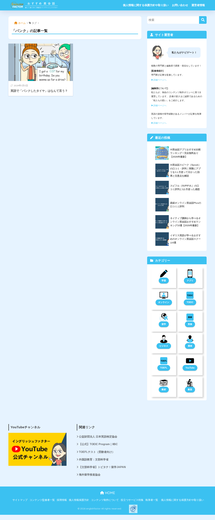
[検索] (203, 20)
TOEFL (163, 367)
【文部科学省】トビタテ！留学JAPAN (102, 467)
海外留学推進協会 (89, 474)
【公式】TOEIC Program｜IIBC (98, 444)
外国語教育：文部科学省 (94, 459)
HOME (109, 493)
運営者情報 (198, 5)
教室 (190, 389)
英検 (190, 324)
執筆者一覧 (151, 500)
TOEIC (190, 302)
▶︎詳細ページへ (158, 80)
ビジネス (163, 346)
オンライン (163, 302)
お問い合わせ (180, 5)
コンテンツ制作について (105, 500)
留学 (164, 324)
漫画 (190, 346)
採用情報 (62, 500)
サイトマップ (20, 500)
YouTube (190, 367)
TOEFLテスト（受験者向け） (97, 451)
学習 (164, 280)
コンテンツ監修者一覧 (42, 500)
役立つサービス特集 (132, 500)
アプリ (190, 280)
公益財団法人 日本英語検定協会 (98, 436)
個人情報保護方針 (79, 500)
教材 (164, 389)
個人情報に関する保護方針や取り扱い (146, 5)
